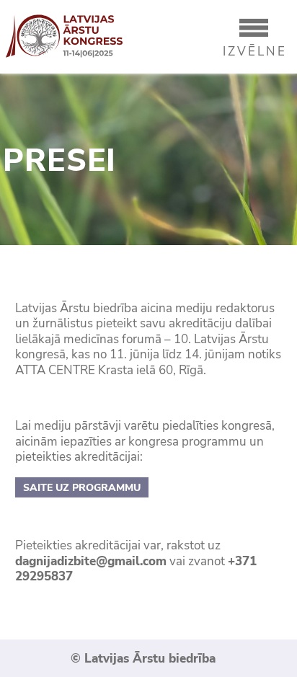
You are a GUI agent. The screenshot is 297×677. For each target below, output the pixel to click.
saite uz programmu (82, 488)
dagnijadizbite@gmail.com (91, 561)
